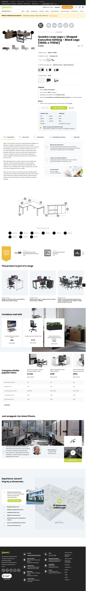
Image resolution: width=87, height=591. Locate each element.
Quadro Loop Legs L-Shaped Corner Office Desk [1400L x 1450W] (43, 300)
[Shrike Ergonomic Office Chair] (33, 326)
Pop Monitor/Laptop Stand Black (12, 336)
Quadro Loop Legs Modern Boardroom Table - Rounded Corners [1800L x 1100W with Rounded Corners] (70, 301)
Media (66, 569)
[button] (76, 7)
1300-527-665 (49, 7)
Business (12, 1)
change (54, 92)
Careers (67, 579)
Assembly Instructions (68, 561)
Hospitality (42, 1)
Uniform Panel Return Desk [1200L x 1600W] (57, 370)
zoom (18, 32)
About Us (67, 564)
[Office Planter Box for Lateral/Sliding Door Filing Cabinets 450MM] (54, 326)
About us (13, 4)
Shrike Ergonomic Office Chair (33, 336)
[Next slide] (83, 285)
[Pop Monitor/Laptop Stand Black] (12, 326)
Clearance (20, 4)
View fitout (73, 460)
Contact (61, 123)
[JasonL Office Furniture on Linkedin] (11, 570)
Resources (35, 4)
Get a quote (67, 7)
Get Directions (14, 500)
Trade (27, 1)
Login (66, 577)
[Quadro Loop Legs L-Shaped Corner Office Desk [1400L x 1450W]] (43, 282)
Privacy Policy (68, 552)
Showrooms (27, 4)
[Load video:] (73, 452)
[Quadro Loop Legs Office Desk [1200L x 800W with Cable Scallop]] (15, 282)
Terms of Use (68, 558)
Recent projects (6, 4)
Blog (66, 572)
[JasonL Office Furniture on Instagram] (15, 570)
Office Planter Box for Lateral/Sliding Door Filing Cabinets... (54, 337)
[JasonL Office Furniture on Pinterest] (18, 570)
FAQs (66, 574)
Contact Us (68, 567)
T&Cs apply (69, 103)
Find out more (53, 15)
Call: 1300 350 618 (11, 497)
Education (34, 1)
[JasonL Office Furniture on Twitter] (3, 570)
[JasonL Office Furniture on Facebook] (7, 570)
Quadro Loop (5, 298)
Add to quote (58, 108)
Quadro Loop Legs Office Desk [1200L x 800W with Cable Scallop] (13, 300)
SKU (79, 46)
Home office (20, 1)
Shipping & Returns (68, 555)
